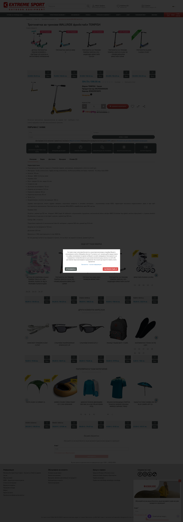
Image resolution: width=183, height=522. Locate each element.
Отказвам (70, 269)
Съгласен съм (109, 269)
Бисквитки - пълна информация (91, 264)
